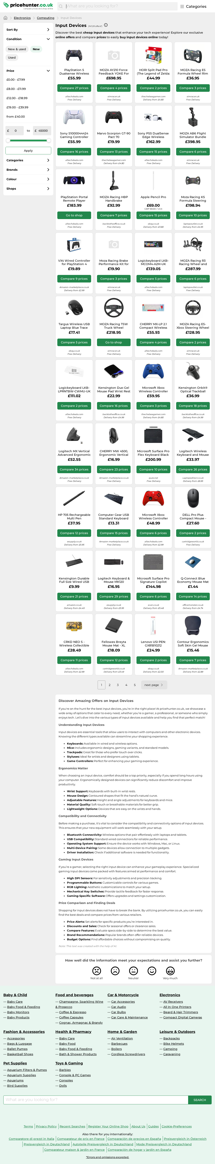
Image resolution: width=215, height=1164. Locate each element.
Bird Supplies (17, 1086)
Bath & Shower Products (78, 1054)
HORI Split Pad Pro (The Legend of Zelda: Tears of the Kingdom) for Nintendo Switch (153, 71)
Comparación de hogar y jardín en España (139, 1150)
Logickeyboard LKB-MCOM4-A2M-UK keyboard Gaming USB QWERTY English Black (153, 262)
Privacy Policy (46, 1126)
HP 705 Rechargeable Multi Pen (74, 516)
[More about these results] (106, 25)
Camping (170, 1049)
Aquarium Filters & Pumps (27, 1070)
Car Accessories (123, 1002)
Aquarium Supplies (21, 1075)
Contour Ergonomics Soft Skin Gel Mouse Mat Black (193, 643)
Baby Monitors (18, 1012)
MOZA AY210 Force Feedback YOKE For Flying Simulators (114, 71)
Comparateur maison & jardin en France (74, 1150)
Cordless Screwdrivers (128, 1054)
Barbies (65, 1070)
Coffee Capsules (71, 1017)
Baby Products (18, 1017)
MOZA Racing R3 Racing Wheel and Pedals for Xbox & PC (193, 262)
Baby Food (67, 1044)
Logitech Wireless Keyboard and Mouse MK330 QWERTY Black (193, 453)
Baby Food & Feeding (23, 1007)
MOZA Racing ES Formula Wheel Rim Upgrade (193, 71)
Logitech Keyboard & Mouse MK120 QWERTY (114, 580)
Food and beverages (74, 995)
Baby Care (15, 1002)
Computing (45, 18)
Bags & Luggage (19, 1044)
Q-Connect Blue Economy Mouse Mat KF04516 (193, 580)
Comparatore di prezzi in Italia (31, 1139)
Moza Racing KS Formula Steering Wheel (193, 198)
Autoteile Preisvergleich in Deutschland (103, 1144)
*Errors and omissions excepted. (107, 1157)
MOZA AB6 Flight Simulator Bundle (193, 135)
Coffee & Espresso (72, 1012)
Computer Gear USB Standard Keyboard (113, 516)
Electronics (22, 18)
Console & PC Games (75, 1075)
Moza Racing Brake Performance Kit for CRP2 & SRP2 (114, 262)
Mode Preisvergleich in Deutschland (164, 1144)
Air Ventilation (122, 1038)
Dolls (63, 1086)
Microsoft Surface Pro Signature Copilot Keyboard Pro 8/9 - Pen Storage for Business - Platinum (153, 580)
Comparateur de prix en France (81, 1139)
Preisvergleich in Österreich (185, 1139)
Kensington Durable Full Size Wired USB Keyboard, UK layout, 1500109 (74, 580)
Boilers (116, 1049)
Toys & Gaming (69, 1063)
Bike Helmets (173, 1044)
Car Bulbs (118, 1012)
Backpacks (171, 1038)
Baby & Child (15, 995)
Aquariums (15, 1080)
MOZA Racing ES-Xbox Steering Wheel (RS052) (193, 326)
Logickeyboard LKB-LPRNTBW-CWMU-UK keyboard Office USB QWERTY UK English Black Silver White (74, 389)
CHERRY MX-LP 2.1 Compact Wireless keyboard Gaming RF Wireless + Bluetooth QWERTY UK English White (153, 326)
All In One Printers (177, 1007)
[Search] (60, 6)
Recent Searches (72, 1126)
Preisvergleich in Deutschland (47, 1144)
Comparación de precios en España (134, 1139)
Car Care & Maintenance (129, 1017)
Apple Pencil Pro (153, 197)
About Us (138, 1126)
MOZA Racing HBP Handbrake (114, 198)
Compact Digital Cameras (182, 1017)
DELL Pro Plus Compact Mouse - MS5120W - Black (193, 516)
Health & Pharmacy (73, 1032)
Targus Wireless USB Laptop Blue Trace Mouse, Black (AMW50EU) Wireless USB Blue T (74, 326)
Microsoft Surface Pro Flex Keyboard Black (153, 453)
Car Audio (118, 1007)
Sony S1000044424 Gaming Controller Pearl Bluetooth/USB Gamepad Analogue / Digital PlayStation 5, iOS (74, 135)
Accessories (16, 1038)
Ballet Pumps (17, 1049)
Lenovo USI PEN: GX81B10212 (153, 643)
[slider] (8, 140)
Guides (153, 1126)
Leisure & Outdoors (177, 1032)
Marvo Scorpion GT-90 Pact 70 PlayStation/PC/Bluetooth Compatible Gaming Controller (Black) (114, 135)
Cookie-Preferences (177, 1126)
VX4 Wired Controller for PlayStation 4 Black (74, 262)
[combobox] (121, 6)
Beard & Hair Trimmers (180, 1012)
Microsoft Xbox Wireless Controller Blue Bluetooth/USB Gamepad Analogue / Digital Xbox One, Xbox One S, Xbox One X (153, 389)
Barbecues (119, 1044)
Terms (28, 1126)
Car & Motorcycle (123, 995)
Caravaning (171, 1054)
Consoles (66, 1080)
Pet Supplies (15, 1063)
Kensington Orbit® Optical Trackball (192, 389)
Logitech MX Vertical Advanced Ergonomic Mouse (74, 453)
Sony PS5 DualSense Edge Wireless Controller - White (153, 135)
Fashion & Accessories (24, 1032)
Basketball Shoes (20, 1054)
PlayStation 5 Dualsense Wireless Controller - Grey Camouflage (74, 71)
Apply (28, 150)
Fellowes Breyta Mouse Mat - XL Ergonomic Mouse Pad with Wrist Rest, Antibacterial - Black (113, 643)
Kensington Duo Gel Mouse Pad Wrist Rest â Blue (113, 389)
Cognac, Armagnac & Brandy (81, 1023)
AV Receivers (173, 1002)
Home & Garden (122, 1032)
